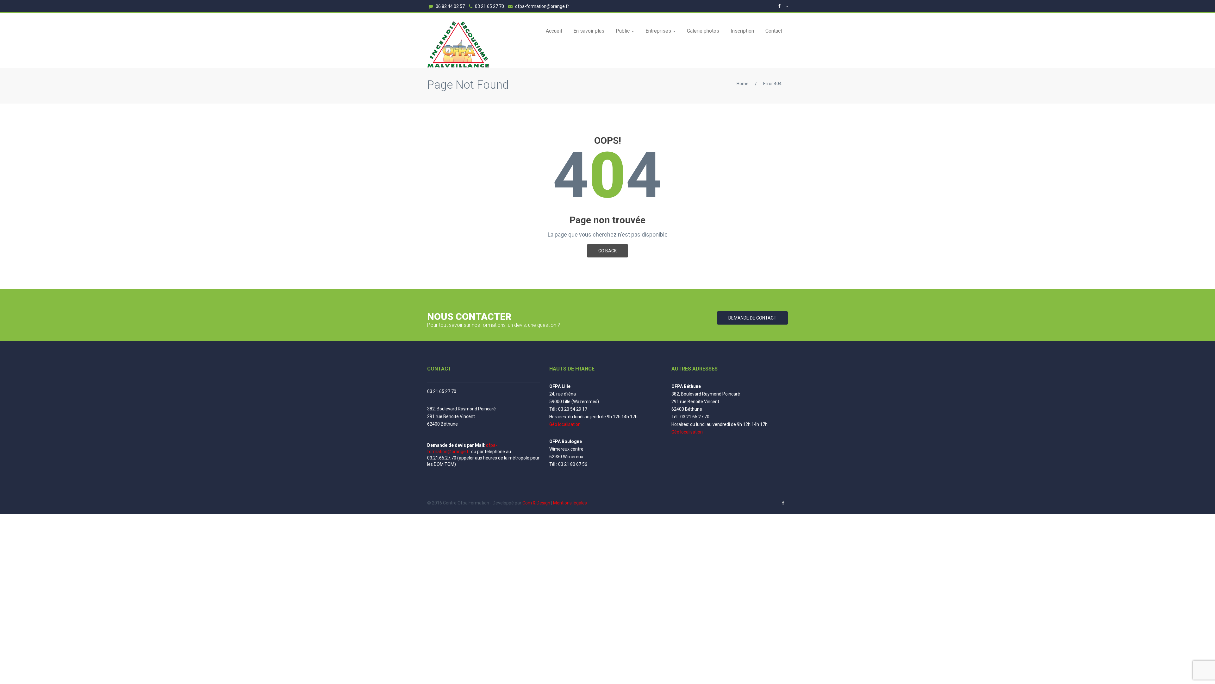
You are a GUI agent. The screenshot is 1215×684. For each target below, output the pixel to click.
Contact (773, 31)
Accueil (554, 31)
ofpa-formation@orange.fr (541, 6)
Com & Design (536, 502)
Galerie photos (703, 31)
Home (743, 83)
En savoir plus (588, 31)
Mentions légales (570, 502)
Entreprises (658, 31)
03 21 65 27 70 (489, 6)
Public (623, 31)
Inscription (742, 31)
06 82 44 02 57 (450, 6)
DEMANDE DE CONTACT (752, 317)
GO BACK (607, 250)
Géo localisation (565, 424)
